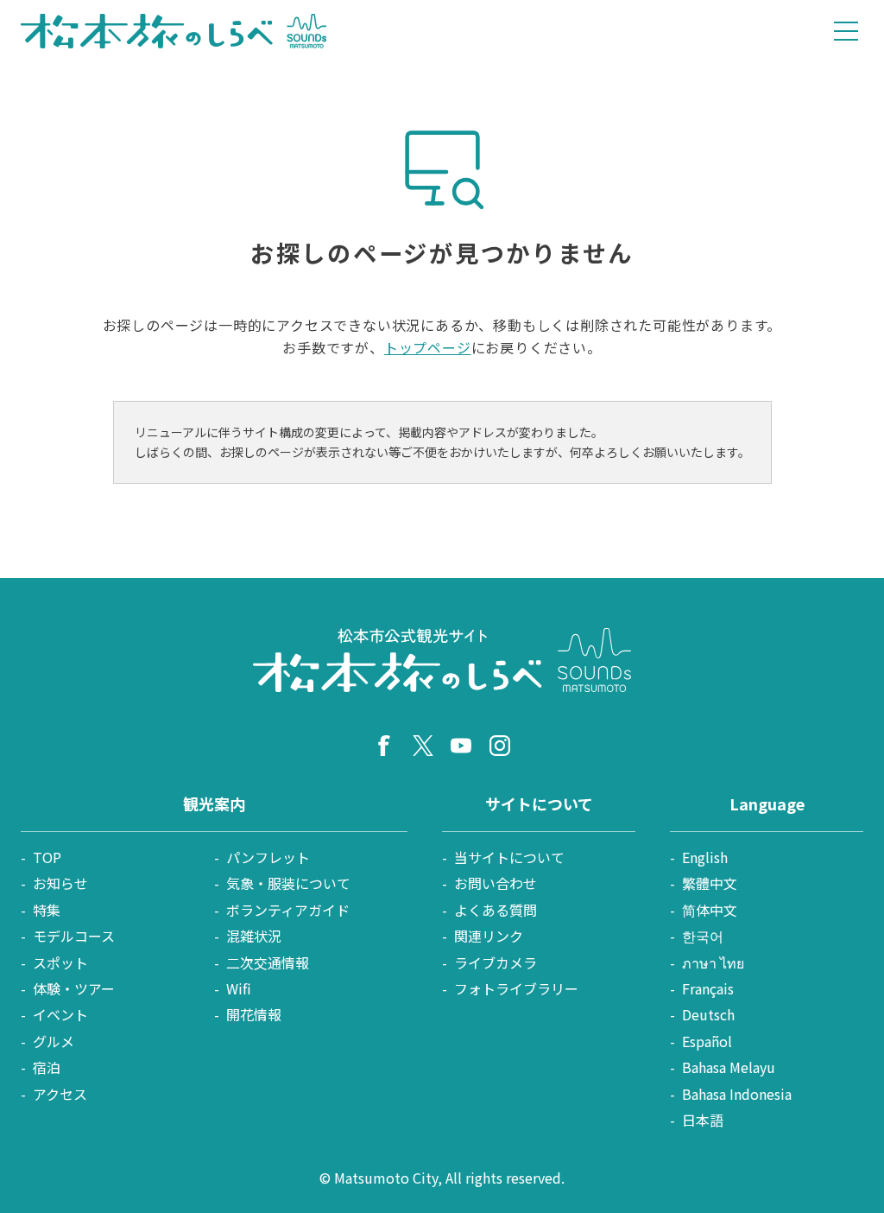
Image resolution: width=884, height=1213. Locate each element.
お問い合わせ (495, 883)
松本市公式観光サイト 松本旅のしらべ (174, 31)
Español (707, 1041)
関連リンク (488, 935)
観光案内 (214, 803)
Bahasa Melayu (728, 1067)
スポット (60, 962)
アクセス (60, 1093)
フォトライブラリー (516, 988)
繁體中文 (709, 883)
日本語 (702, 1119)
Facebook (384, 745)
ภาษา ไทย (713, 962)
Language (767, 803)
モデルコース (74, 935)
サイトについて (539, 803)
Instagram (499, 745)
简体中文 (709, 909)
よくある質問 (495, 909)
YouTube (461, 745)
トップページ (427, 347)
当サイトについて (509, 857)
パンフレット (268, 857)
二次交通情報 (267, 962)
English (705, 857)
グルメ (53, 1041)
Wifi (238, 988)
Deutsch (708, 1014)
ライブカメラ (495, 962)
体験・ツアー (74, 988)
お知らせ (60, 883)
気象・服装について (288, 883)
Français (708, 988)
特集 (46, 909)
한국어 (702, 935)
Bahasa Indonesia (737, 1093)
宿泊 (46, 1067)
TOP (47, 857)
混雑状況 (253, 935)
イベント (60, 1014)
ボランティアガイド (288, 909)
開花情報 (253, 1014)
